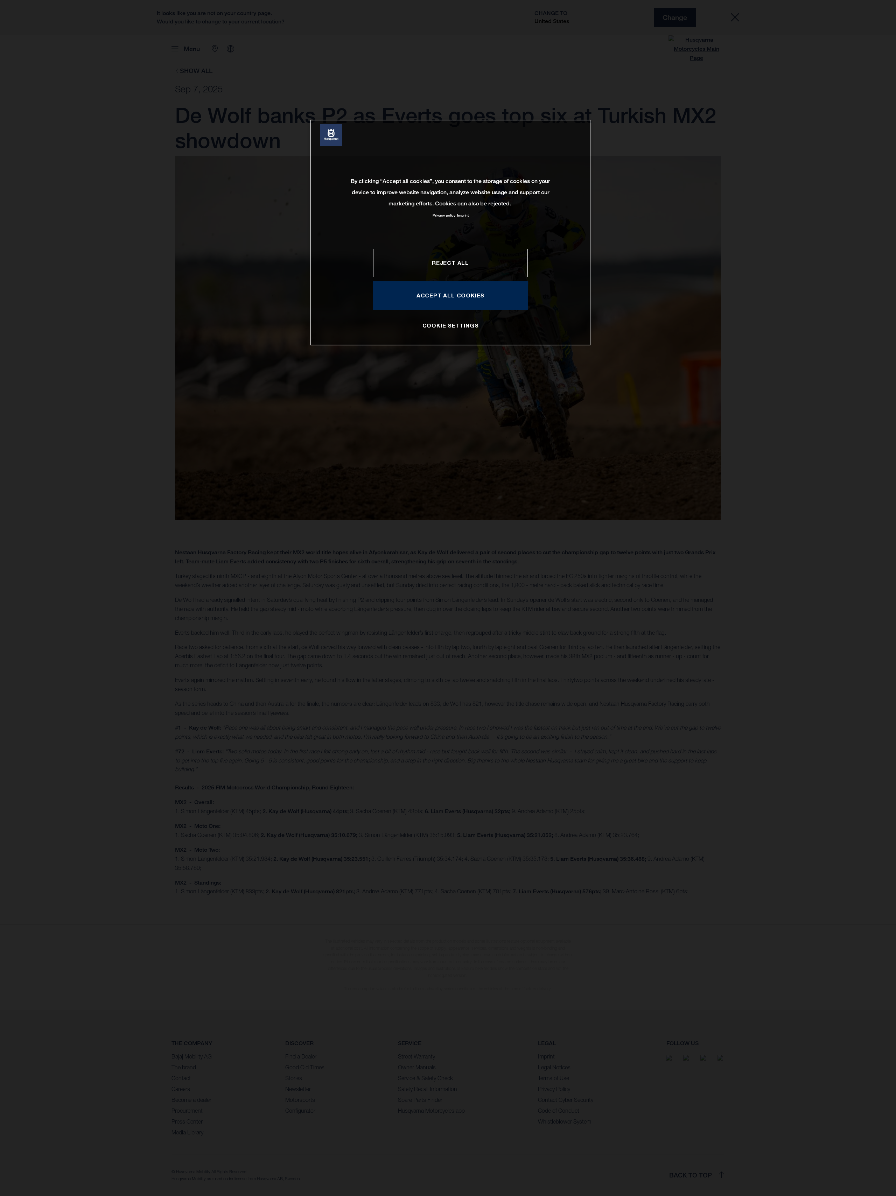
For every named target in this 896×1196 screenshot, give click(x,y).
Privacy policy (444, 215)
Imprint (463, 215)
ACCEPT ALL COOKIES (450, 295)
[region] (450, 232)
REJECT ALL (450, 263)
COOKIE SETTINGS (450, 325)
